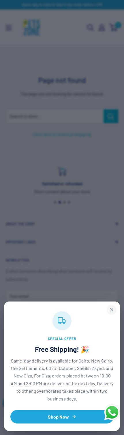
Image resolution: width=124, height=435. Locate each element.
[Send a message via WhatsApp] (112, 412)
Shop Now (58, 416)
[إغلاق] (112, 310)
